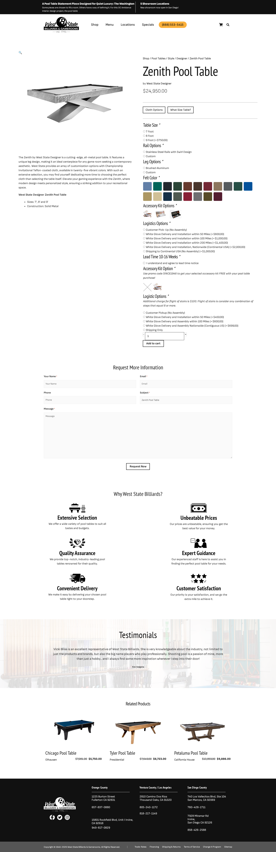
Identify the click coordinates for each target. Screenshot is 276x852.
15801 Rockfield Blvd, (105, 820)
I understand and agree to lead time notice (172, 263)
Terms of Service (192, 847)
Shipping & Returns (171, 847)
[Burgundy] (207, 186)
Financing (154, 847)
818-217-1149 (148, 813)
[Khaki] (157, 196)
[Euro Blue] (248, 186)
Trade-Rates (140, 847)
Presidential (117, 759)
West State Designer (82, 32)
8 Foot (150, 136)
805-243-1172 (149, 807)
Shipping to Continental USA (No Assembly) (180, 251)
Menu (110, 25)
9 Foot (157, 140)
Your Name (50, 376)
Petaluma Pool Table (190, 753)
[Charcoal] (228, 186)
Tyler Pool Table (122, 753)
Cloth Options (154, 110)
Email (143, 376)
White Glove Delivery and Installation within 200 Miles (187, 242)
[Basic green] (157, 186)
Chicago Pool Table (60, 753)
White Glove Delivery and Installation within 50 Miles (185, 234)
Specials (148, 25)
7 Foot (150, 131)
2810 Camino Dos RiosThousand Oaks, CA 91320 (156, 798)
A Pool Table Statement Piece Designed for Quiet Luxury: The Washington (88, 3)
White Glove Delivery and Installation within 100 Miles (186, 238)
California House (184, 759)
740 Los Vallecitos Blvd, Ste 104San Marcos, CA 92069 (207, 798)
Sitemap (228, 847)
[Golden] (147, 196)
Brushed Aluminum (157, 168)
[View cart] (221, 25)
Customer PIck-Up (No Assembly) (166, 230)
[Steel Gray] (197, 196)
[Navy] (167, 196)
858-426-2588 (197, 830)
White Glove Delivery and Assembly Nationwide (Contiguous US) (192, 325)
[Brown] (197, 186)
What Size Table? (180, 110)
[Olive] (177, 196)
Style (171, 58)
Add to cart (153, 343)
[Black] (167, 186)
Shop (94, 25)
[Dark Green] (238, 186)
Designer (181, 58)
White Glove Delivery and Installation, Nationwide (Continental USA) (195, 247)
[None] (147, 287)
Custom (151, 156)
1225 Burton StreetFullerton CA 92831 (103, 798)
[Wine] (218, 196)
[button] (228, 24)
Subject (145, 392)
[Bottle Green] (177, 186)
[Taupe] (207, 196)
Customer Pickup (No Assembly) (165, 312)
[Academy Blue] (147, 186)
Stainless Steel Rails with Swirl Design (169, 152)
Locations (128, 25)
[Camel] (218, 186)
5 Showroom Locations (154, 3)
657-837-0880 (101, 807)
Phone (47, 392)
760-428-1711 (197, 807)
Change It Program (212, 847)
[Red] (187, 196)
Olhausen (51, 759)
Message (49, 408)
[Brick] (187, 186)
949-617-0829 (101, 827)
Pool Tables (158, 58)
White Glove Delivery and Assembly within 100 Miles (184, 321)
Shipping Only (154, 330)
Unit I (121, 820)
